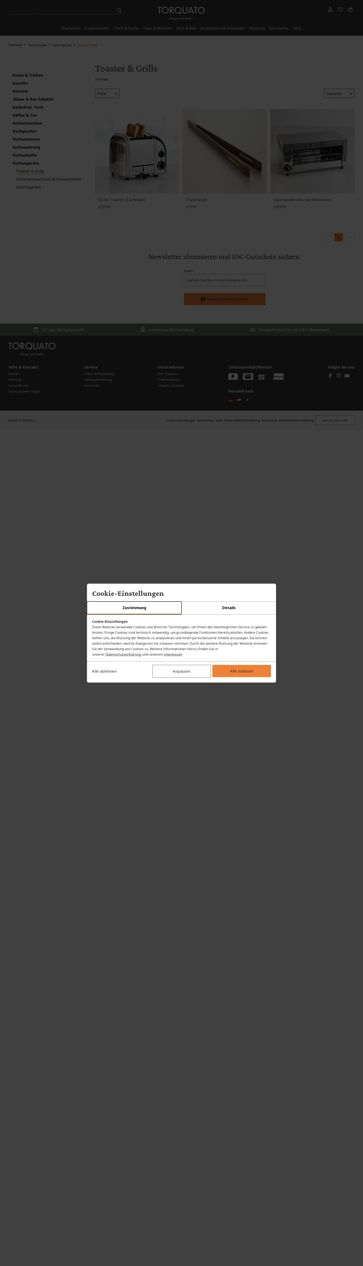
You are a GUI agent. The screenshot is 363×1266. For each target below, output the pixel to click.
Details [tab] (229, 607)
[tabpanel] (181, 638)
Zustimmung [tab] (134, 607)
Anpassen (181, 671)
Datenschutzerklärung (123, 654)
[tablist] (181, 608)
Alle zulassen (241, 671)
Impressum (173, 654)
